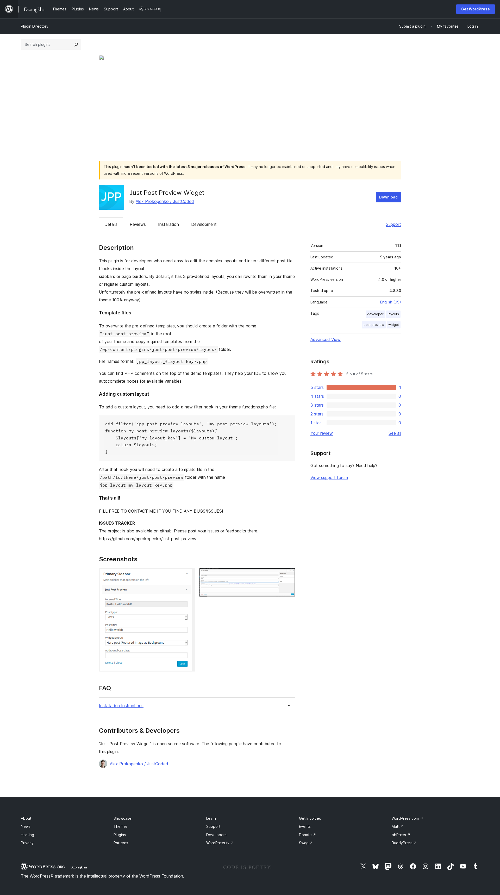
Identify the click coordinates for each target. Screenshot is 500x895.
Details (110, 224)
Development (204, 224)
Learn (211, 818)
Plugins (120, 834)
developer (375, 314)
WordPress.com (407, 818)
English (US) (390, 302)
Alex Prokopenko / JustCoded (165, 201)
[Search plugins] (76, 44)
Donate (307, 834)
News (25, 826)
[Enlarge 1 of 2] (188, 575)
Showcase (123, 818)
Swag (306, 843)
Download (388, 197)
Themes (121, 826)
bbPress (401, 834)
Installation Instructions (121, 705)
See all (395, 433)
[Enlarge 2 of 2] (288, 575)
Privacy (27, 843)
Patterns (121, 843)
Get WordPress (475, 9)
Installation (168, 224)
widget (393, 325)
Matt (398, 826)
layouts (393, 314)
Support (393, 224)
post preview (374, 325)
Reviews (138, 224)
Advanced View (325, 339)
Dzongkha (79, 867)
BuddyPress (404, 843)
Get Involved (310, 818)
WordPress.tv (220, 843)
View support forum (329, 477)
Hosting (27, 834)
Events (305, 826)
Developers (216, 834)
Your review (321, 433)
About (26, 818)
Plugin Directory (34, 26)
